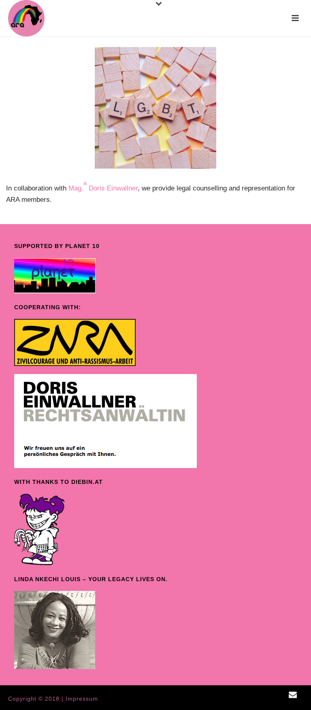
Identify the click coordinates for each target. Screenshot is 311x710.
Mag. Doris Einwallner (103, 188)
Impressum (82, 698)
